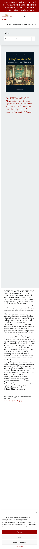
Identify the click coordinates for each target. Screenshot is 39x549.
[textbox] (18, 39)
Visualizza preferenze (19, 542)
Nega (19, 537)
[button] (36, 513)
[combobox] (19, 38)
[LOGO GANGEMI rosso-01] (7, 13)
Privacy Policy (19, 546)
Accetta (19, 532)
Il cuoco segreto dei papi (13, 401)
